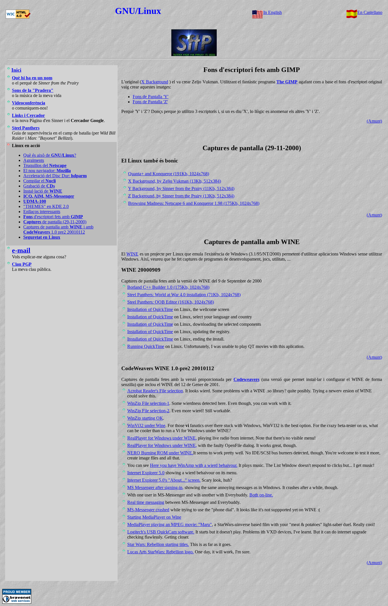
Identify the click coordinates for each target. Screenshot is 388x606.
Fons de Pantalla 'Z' (150, 101)
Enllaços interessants (41, 211)
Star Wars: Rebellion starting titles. (158, 544)
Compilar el (39, 180)
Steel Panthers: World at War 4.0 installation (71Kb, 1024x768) (184, 294)
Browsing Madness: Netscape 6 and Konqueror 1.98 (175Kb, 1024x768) (193, 203)
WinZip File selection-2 (148, 410)
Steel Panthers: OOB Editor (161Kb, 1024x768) (170, 302)
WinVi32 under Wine (146, 425)
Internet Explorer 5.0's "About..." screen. (164, 480)
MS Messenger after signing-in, (155, 487)
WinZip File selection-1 (148, 403)
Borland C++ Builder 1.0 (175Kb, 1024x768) (168, 287)
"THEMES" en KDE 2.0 (46, 206)
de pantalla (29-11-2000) (54, 221)
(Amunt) (374, 121)
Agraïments (33, 160)
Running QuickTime (145, 346)
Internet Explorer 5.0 (145, 472)
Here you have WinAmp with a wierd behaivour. (193, 465)
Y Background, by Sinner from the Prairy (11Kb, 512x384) (181, 188)
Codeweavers (246, 379)
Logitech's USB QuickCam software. (160, 531)
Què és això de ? (49, 155)
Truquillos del (44, 165)
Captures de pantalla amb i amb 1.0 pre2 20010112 (58, 229)
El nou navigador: (47, 170)
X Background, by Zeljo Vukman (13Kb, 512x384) (174, 181)
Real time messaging (145, 502)
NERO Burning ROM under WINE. (160, 452)
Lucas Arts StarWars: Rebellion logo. (160, 551)
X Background (154, 81)
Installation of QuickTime (150, 309)
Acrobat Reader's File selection (155, 390)
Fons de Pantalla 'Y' (150, 96)
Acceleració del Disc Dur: (55, 175)
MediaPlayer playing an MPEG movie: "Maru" (169, 524)
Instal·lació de (42, 191)
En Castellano (369, 12)
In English (272, 12)
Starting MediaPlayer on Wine (154, 517)
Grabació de (39, 186)
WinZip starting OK (145, 418)
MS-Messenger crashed (148, 509)
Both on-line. (261, 494)
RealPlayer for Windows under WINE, (162, 438)
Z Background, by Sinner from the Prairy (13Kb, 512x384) (181, 195)
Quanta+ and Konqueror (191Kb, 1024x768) (168, 173)
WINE (132, 254)
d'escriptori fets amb (53, 216)
